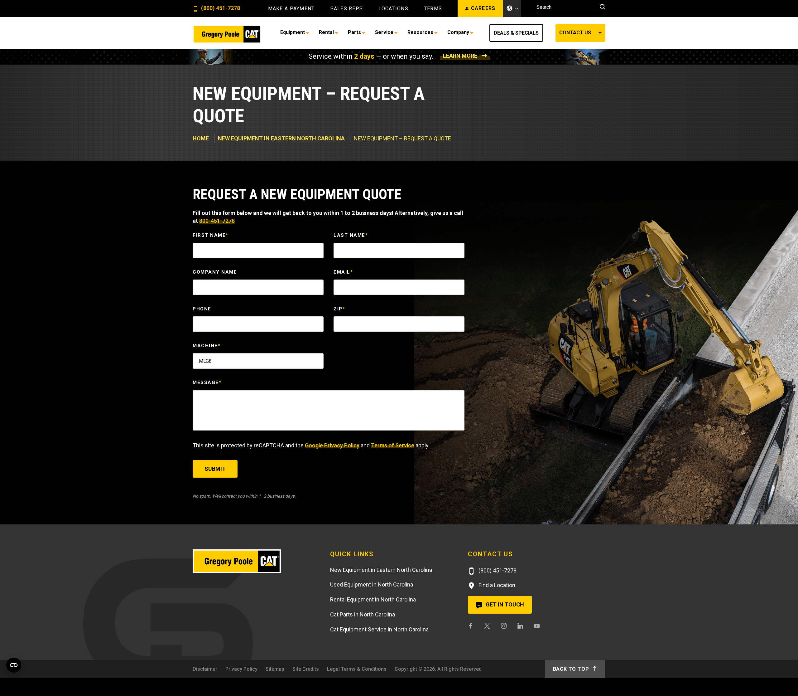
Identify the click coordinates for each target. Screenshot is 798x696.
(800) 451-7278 (220, 8)
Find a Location (496, 585)
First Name (210, 235)
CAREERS (483, 8)
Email (343, 272)
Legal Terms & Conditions (357, 669)
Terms (433, 8)
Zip (339, 309)
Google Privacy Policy (332, 445)
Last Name (351, 235)
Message (207, 382)
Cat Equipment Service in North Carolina (379, 629)
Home (201, 138)
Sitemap (275, 669)
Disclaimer (205, 669)
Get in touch (504, 604)
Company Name (215, 272)
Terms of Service (392, 445)
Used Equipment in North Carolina (371, 584)
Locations (393, 8)
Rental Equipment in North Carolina (373, 599)
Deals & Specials (516, 33)
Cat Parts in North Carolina (362, 614)
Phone (202, 309)
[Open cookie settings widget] (13, 665)
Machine (206, 345)
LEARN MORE (460, 55)
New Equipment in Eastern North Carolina (281, 138)
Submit (215, 468)
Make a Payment (291, 8)
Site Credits (305, 669)
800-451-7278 (217, 220)
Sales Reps (346, 8)
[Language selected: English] (512, 8)
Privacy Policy (241, 669)
